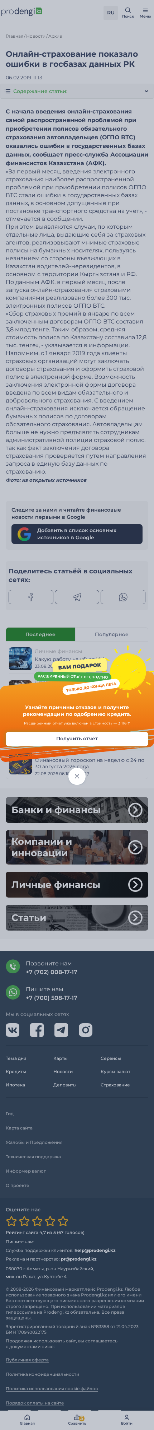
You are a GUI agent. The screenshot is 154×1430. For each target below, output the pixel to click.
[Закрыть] (77, 776)
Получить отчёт (77, 738)
